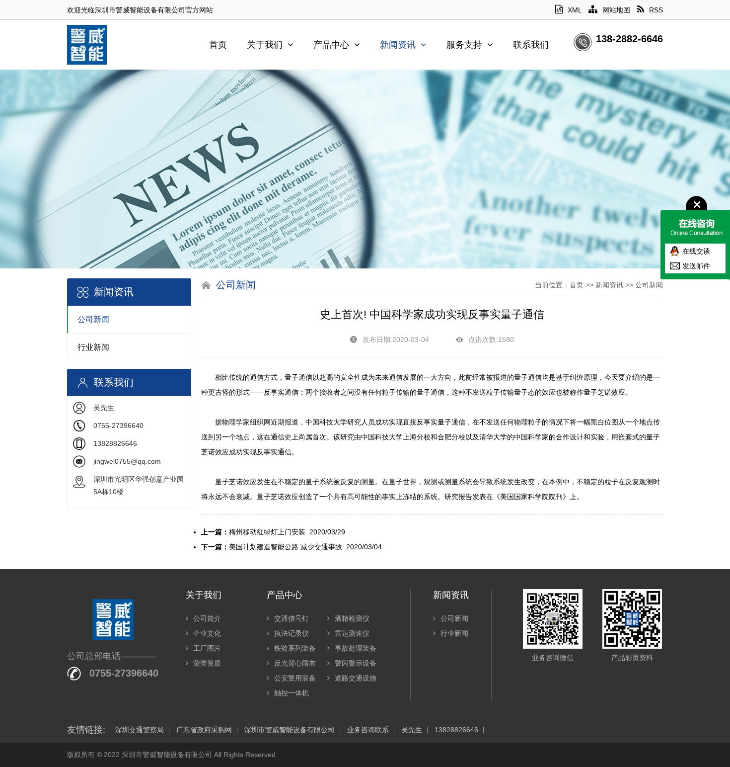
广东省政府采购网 (204, 730)
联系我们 (531, 45)
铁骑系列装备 (295, 648)
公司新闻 (93, 319)
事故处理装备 (355, 648)
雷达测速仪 (352, 633)
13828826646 (456, 730)
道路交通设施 (355, 678)
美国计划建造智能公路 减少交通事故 (285, 547)
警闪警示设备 (355, 663)
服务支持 (464, 45)
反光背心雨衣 (295, 663)
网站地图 (616, 10)
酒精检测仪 (352, 618)
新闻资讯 (398, 45)
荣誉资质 (207, 663)
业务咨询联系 (368, 730)
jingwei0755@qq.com (127, 461)
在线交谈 (696, 251)
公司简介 (207, 618)
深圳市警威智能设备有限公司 (289, 730)
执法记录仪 (291, 633)
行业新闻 (93, 347)
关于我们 (265, 45)
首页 (218, 45)
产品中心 (331, 45)
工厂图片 (207, 648)
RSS (656, 10)
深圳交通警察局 (139, 730)
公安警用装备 (295, 678)
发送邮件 (696, 266)
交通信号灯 (291, 618)
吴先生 (411, 730)
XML (575, 10)
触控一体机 (291, 693)
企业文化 (207, 633)
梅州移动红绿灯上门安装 (267, 532)
